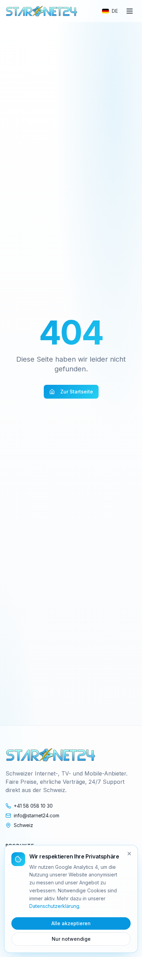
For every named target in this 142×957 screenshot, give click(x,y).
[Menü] (129, 11)
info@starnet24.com (36, 815)
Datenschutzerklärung (54, 906)
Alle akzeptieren (71, 923)
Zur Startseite (76, 391)
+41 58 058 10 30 (33, 806)
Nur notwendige (71, 939)
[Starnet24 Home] (42, 11)
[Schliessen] (129, 853)
